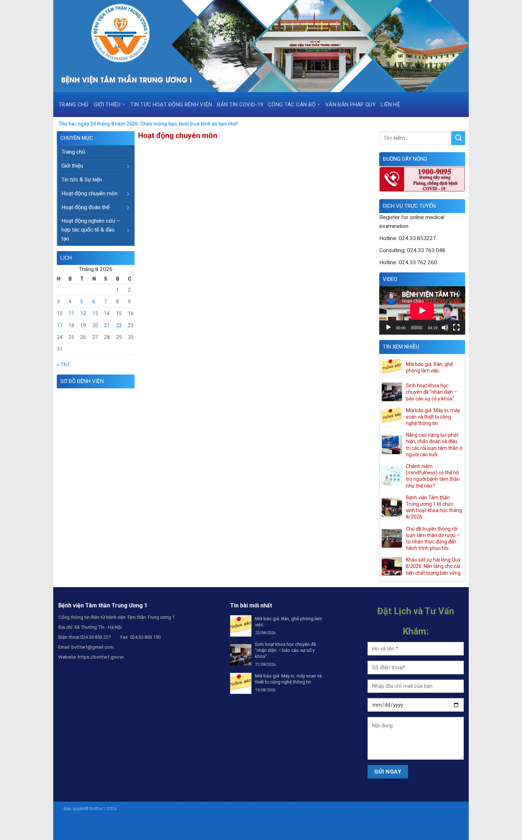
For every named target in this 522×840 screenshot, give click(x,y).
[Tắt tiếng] (444, 327)
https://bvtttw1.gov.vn (101, 657)
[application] (422, 310)
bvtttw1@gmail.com (92, 647)
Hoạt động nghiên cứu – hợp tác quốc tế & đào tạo (90, 230)
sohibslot (268, 808)
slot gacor (372, 823)
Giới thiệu (107, 104)
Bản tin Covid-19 (240, 104)
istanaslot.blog (77, 823)
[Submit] (458, 138)
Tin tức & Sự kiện (81, 179)
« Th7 (63, 364)
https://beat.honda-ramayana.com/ (413, 815)
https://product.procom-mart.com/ (320, 815)
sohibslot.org (213, 823)
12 (83, 313)
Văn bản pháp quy (350, 104)
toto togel (330, 823)
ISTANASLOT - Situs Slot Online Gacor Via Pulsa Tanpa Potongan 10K (187, 808)
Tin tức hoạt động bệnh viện (171, 104)
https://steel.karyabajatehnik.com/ (248, 815)
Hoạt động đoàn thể (85, 207)
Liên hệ (390, 104)
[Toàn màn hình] (456, 327)
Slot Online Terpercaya (267, 830)
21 (107, 325)
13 (95, 313)
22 (119, 325)
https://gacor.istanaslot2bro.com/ (263, 823)
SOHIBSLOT (291, 808)
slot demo (441, 823)
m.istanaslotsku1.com (407, 823)
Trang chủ (74, 104)
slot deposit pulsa (104, 815)
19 (83, 325)
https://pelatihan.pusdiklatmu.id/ (178, 815)
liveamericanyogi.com (410, 808)
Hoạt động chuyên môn (89, 193)
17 (59, 325)
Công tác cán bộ (292, 104)
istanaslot (356, 808)
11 (71, 313)
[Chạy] (388, 327)
